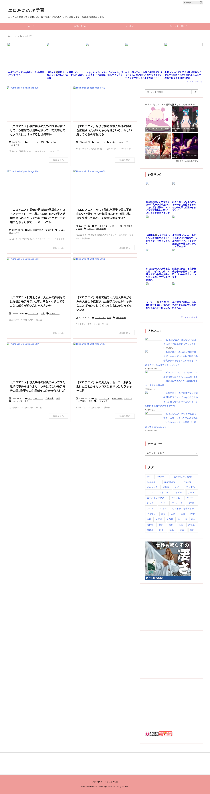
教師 (171, 524)
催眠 (183, 514)
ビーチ (162, 503)
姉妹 (193, 519)
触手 (161, 530)
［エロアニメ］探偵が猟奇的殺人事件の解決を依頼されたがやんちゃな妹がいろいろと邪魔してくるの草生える (104, 130)
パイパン (128, 398)
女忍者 (159, 519)
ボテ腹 (191, 503)
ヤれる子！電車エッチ (183, 508)
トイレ (179, 492)
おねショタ (152, 487)
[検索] (201, 2)
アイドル (190, 487)
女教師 (170, 519)
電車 (182, 530)
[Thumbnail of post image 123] (105, 104)
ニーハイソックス (155, 497)
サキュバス (164, 492)
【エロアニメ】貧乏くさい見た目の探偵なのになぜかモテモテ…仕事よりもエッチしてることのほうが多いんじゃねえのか (37, 301)
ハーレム (175, 497)
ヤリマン (151, 514)
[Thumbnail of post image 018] (39, 104)
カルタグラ (14, 145)
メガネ (163, 508)
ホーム (13, 36)
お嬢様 (166, 487)
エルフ (150, 492)
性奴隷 (150, 524)
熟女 (180, 524)
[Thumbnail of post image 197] (39, 188)
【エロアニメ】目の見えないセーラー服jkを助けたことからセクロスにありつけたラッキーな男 (104, 386)
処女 (192, 514)
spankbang (170, 482)
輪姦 (172, 530)
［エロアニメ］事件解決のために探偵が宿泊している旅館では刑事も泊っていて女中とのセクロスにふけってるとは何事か (37, 130)
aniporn (160, 476)
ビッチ (150, 503)
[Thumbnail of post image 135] (105, 188)
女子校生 (49, 230)
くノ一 (178, 487)
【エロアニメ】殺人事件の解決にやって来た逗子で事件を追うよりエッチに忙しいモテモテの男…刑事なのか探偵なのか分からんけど (37, 386)
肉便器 (150, 530)
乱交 (163, 514)
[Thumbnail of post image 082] (105, 360)
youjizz (53, 142)
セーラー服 (117, 226)
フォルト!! (177, 503)
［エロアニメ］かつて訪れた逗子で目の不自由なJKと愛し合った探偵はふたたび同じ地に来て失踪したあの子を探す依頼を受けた (104, 214)
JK (29, 230)
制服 (149, 519)
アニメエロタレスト (194, 81)
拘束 (161, 524)
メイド (150, 508)
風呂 (27, 401)
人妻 (173, 514)
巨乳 (43, 142)
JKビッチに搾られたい (182, 476)
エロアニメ (33, 142)
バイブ (190, 497)
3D (148, 476)
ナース (191, 492)
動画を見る (58, 160)
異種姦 (191, 524)
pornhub (151, 482)
